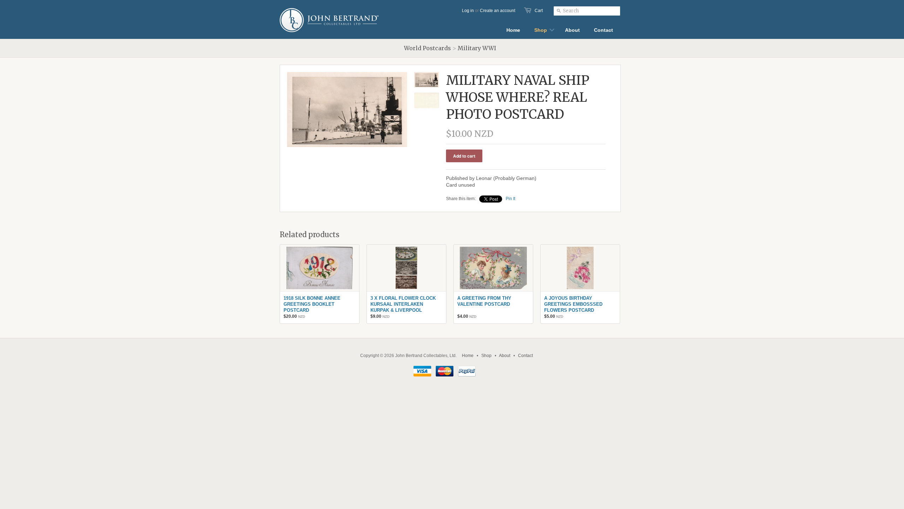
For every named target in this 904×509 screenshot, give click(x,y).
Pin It (510, 198)
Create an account (497, 10)
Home (468, 355)
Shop (486, 355)
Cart (539, 10)
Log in (468, 10)
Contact (525, 355)
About (504, 355)
